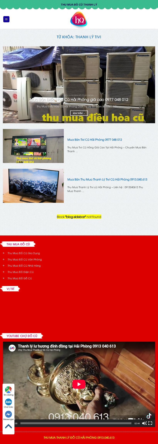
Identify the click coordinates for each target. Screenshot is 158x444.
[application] (79, 384)
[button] (6, 19)
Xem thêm (79, 113)
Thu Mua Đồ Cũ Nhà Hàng (24, 265)
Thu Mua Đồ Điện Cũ (21, 272)
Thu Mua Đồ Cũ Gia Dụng (24, 253)
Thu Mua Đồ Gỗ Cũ (20, 278)
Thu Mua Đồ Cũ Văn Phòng (25, 259)
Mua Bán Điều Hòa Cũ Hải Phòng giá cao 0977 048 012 (79, 99)
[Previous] (10, 84)
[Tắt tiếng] (144, 423)
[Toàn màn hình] (150, 423)
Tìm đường (8, 394)
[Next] (147, 84)
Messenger (8, 419)
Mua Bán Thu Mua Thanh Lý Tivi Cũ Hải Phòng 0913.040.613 (107, 179)
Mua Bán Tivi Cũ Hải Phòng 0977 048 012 (94, 139)
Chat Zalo (8, 407)
